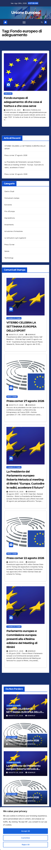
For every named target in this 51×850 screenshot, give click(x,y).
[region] (25, 828)
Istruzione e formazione (13, 231)
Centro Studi (9, 191)
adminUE (32, 335)
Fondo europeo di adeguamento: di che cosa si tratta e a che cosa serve (23, 102)
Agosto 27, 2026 (16, 335)
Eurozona (8, 93)
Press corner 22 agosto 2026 (15, 174)
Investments (9, 225)
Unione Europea (25, 12)
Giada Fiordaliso (33, 110)
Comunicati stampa (11, 198)
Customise (25, 838)
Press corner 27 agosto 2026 (15, 155)
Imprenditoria (9, 218)
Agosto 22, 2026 (16, 562)
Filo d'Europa (9, 211)
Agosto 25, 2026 (16, 492)
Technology (8, 258)
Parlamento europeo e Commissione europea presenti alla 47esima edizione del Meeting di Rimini (21, 639)
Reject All (25, 844)
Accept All (25, 831)
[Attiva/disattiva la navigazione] (24, 22)
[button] (42, 22)
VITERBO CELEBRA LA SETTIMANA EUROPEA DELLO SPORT (21, 326)
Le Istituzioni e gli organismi (15, 238)
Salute (6, 251)
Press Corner (9, 245)
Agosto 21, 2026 (16, 651)
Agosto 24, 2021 (13, 110)
